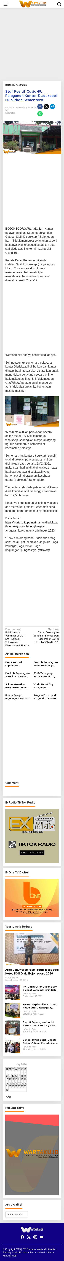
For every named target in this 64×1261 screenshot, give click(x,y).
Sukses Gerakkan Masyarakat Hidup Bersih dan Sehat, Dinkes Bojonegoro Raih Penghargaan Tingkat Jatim (16, 686)
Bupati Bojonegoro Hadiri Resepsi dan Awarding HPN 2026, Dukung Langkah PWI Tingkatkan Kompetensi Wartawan (39, 1024)
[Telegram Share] (52, 106)
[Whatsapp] (40, 113)
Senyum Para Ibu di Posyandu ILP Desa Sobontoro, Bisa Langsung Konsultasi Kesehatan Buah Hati (45, 697)
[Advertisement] (32, 46)
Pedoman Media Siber (41, 1252)
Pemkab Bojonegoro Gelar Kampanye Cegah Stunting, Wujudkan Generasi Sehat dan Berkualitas (45, 664)
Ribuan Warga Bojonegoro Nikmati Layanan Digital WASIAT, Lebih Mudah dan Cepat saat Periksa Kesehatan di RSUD (17, 697)
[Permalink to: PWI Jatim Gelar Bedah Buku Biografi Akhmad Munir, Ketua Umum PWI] (12, 992)
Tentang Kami (10, 1252)
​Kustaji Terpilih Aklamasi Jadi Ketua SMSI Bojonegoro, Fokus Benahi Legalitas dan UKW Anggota (40, 1006)
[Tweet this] (46, 106)
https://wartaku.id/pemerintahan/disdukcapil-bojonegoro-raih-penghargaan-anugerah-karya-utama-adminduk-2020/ (31, 526)
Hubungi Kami (10, 1255)
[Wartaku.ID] (33, 4)
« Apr (8, 1096)
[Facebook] (22, 1237)
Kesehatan (10, 113)
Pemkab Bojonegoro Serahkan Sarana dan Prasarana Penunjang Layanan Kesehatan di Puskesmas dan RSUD (18, 675)
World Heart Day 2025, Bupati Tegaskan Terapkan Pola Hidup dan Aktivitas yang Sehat (45, 686)
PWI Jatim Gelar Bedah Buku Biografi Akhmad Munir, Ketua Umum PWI (40, 988)
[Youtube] (41, 1237)
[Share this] (40, 106)
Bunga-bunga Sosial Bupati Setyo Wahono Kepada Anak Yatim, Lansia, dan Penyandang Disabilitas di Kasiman (40, 1041)
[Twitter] (28, 1237)
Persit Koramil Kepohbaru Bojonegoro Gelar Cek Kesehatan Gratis (16, 664)
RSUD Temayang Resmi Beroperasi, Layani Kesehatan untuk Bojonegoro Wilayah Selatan (44, 675)
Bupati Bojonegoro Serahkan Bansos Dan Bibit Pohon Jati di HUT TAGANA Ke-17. (46, 636)
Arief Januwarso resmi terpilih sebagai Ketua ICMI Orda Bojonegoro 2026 (32, 971)
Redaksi (23, 1252)
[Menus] (5, 4)
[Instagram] (35, 1237)
